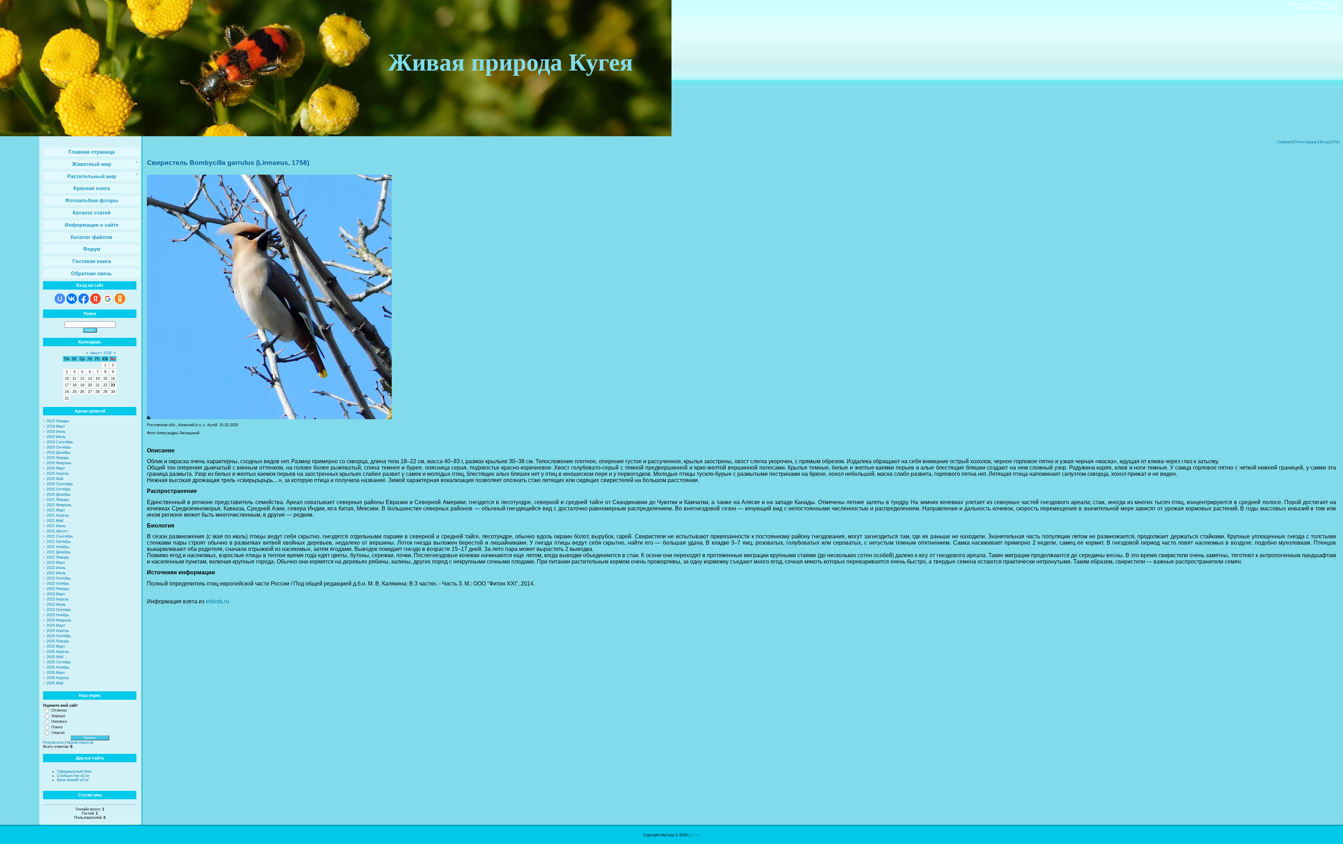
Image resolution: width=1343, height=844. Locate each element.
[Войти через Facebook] (83, 298)
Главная (1284, 142)
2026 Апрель (58, 678)
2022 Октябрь (59, 578)
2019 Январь (58, 421)
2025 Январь (58, 641)
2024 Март (56, 625)
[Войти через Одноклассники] (120, 298)
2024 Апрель (58, 630)
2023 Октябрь (59, 609)
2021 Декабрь (59, 552)
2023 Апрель (58, 599)
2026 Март (56, 672)
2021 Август (57, 531)
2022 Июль (56, 573)
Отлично (59, 710)
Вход (1324, 142)
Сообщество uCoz (73, 775)
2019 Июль (56, 437)
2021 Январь (58, 499)
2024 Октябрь (59, 636)
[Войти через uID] (60, 298)
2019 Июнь (56, 431)
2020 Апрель (58, 473)
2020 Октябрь (59, 489)
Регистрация (1305, 142)
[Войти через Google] (107, 298)
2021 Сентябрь (60, 536)
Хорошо (58, 716)
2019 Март (56, 426)
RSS (1336, 142)
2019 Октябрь (59, 447)
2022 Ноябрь (58, 583)
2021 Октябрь (59, 541)
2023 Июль (56, 604)
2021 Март (56, 510)
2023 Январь (58, 589)
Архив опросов (80, 742)
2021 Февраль (59, 505)
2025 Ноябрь (58, 667)
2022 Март (56, 562)
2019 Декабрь (59, 452)
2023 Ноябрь (58, 615)
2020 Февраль (59, 463)
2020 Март (56, 468)
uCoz (695, 835)
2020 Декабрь (59, 494)
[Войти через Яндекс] (95, 298)
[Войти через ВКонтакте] (71, 298)
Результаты (53, 742)
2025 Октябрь (59, 662)
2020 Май (55, 478)
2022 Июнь (56, 568)
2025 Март (56, 646)
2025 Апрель (58, 651)
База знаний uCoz (73, 780)
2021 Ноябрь (58, 547)
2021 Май (55, 520)
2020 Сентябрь (60, 484)
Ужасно (58, 732)
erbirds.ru (217, 601)
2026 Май (55, 683)
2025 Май (55, 657)
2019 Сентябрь (60, 442)
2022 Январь (58, 557)
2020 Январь (58, 458)
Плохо (57, 727)
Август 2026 (101, 353)
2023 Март (56, 594)
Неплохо (59, 721)
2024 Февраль (59, 620)
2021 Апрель (58, 515)
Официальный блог (74, 771)
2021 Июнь (56, 526)
